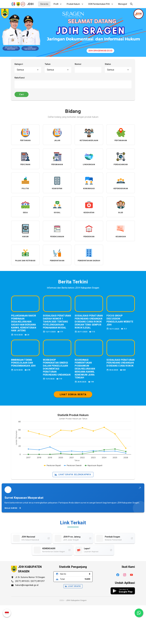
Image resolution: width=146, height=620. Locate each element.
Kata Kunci (20, 78)
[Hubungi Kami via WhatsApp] (139, 613)
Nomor (78, 64)
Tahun (48, 64)
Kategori (19, 64)
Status (108, 64)
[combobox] (28, 70)
